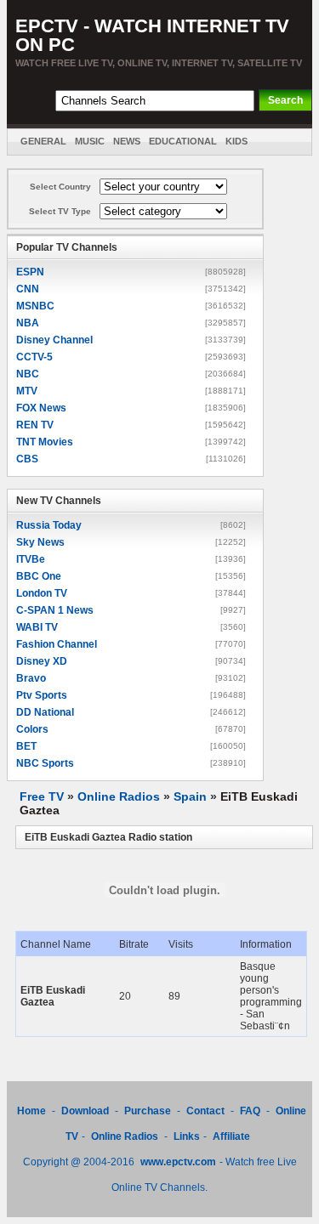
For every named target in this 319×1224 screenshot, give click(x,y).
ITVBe (30, 559)
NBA (27, 323)
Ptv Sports (41, 695)
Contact (205, 1111)
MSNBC (35, 306)
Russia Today (49, 525)
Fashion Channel (56, 644)
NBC (27, 374)
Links (187, 1136)
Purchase (147, 1111)
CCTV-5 (34, 357)
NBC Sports (45, 763)
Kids (236, 141)
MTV (26, 391)
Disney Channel (54, 340)
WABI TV (37, 627)
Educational (183, 141)
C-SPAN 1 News (55, 610)
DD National (45, 712)
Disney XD (41, 661)
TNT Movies (44, 442)
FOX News (41, 408)
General (43, 141)
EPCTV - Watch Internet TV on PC (152, 35)
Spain (190, 796)
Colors (32, 729)
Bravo (31, 678)
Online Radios (118, 796)
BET (26, 746)
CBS (27, 459)
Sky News (40, 542)
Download (86, 1111)
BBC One (38, 576)
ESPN (30, 272)
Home (31, 1111)
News (126, 141)
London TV (41, 593)
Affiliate (231, 1136)
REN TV (35, 425)
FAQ (250, 1111)
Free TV (42, 796)
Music (90, 141)
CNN (27, 289)
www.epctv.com (178, 1162)
